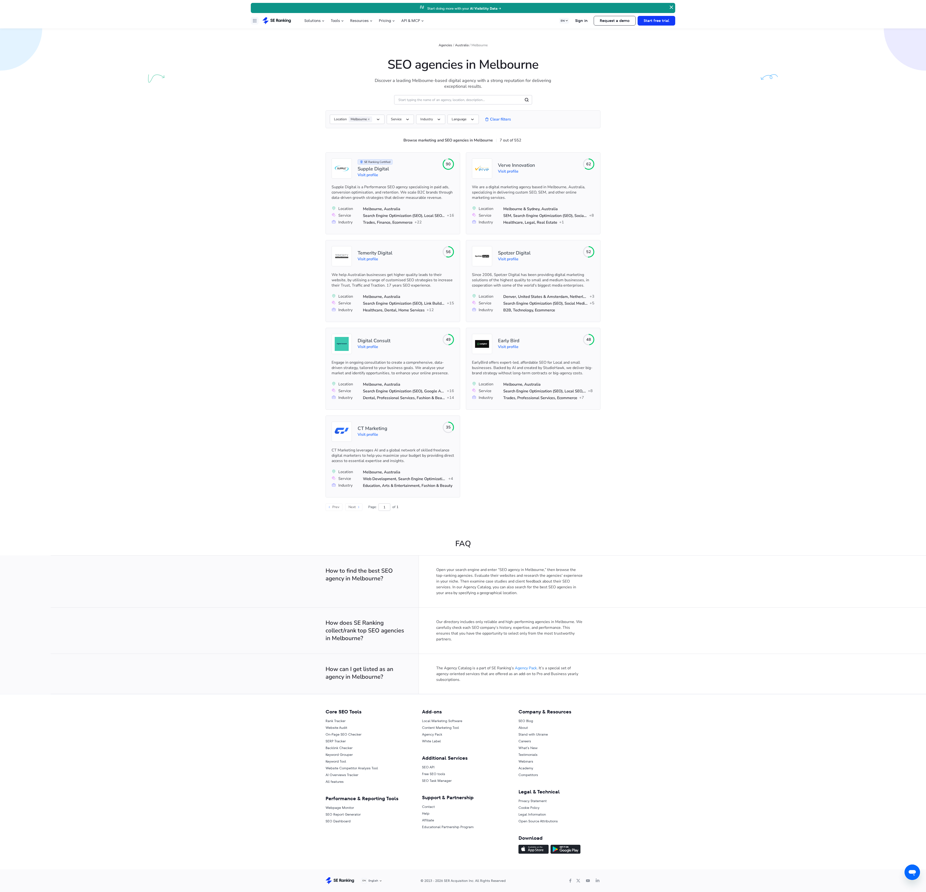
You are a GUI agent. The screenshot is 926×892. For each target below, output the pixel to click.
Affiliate (428, 820)
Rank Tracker (336, 720)
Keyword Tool (336, 761)
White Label (431, 741)
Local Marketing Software (442, 720)
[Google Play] (565, 850)
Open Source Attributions (538, 821)
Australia (462, 45)
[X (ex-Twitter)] (578, 881)
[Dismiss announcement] (670, 6)
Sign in (581, 20)
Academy (525, 768)
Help (425, 813)
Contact (428, 806)
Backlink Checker (339, 747)
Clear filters (500, 119)
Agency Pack (526, 668)
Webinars (525, 761)
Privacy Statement (532, 800)
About (523, 727)
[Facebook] (570, 881)
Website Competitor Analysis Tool (352, 768)
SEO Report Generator (343, 814)
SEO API (428, 767)
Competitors (528, 774)
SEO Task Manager (437, 780)
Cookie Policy (528, 807)
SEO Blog (525, 720)
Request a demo (615, 20)
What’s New (528, 747)
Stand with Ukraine (533, 734)
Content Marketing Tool (440, 727)
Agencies (445, 45)
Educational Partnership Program (448, 827)
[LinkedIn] (597, 881)
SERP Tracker (336, 741)
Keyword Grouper (339, 754)
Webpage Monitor (340, 807)
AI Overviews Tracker (342, 774)
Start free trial (656, 20)
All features (335, 781)
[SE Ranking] (276, 20)
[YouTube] (588, 881)
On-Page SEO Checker (343, 734)
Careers (524, 741)
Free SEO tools (433, 773)
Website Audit (336, 727)
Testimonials (528, 754)
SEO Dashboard (338, 821)
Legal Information (532, 814)
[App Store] (533, 850)
